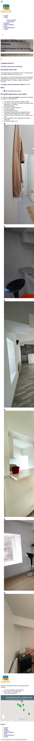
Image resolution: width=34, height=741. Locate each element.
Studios (6, 17)
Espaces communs (9, 24)
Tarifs (5, 26)
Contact (6, 29)
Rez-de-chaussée (11, 20)
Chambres (6, 23)
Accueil (6, 15)
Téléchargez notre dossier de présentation (11, 66)
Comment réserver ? (9, 735)
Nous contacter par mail (10, 693)
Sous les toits (10, 21)
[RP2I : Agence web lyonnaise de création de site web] (26, 739)
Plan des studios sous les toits (13, 91)
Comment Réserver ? (9, 27)
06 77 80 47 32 (17, 691)
